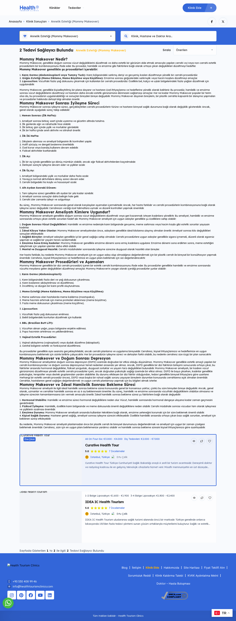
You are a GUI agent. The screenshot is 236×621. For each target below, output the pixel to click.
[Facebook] (30, 595)
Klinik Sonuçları (36, 21)
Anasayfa (15, 21)
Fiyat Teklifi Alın (214, 567)
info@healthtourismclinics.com (33, 586)
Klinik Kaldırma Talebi (169, 575)
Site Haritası (192, 567)
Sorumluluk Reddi (139, 575)
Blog (125, 567)
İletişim (136, 567)
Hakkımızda (171, 567)
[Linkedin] (49, 595)
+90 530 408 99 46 (25, 581)
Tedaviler (74, 8)
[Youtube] (40, 595)
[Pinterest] (21, 595)
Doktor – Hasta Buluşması (173, 583)
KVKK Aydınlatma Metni (203, 575)
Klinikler (54, 8)
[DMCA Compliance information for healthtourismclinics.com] (174, 598)
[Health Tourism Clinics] (29, 8)
